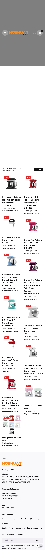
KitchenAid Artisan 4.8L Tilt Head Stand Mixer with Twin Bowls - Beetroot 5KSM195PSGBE (33, 287)
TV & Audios (7, 498)
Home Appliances (9, 493)
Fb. (3, 470)
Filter (39, 169)
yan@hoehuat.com (34, 519)
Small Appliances (29, 411)
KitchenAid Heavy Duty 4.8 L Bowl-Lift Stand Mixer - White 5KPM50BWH (33, 369)
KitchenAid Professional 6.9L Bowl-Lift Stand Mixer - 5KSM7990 (11, 401)
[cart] (40, 33)
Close (4, 458)
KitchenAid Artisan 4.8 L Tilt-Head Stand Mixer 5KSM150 (33, 244)
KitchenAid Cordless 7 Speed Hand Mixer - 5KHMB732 (10, 361)
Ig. (7, 470)
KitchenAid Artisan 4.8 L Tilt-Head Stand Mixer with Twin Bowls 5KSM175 (11, 280)
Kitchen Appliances (8, 208)
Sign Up (38, 540)
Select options (12, 190)
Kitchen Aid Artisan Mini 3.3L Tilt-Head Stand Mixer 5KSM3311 (11, 201)
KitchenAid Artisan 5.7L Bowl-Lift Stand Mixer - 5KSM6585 (11, 321)
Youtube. (14, 470)
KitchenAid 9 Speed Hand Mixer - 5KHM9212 (11, 240)
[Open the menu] (5, 33)
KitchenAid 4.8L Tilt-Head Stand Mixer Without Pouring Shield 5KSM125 (31, 202)
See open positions (35, 528)
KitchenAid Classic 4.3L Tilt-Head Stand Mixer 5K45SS (33, 329)
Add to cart (33, 273)
